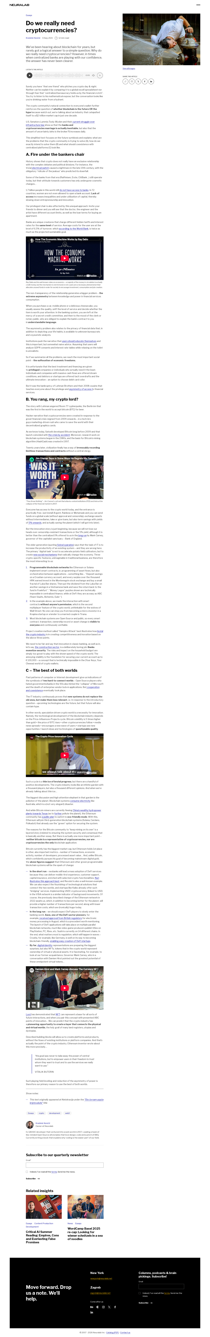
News (70, 1223)
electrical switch (40, 168)
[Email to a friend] (132, 81)
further (58, 813)
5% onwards (34, 522)
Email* (28, 1160)
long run (82, 535)
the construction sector (47, 647)
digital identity (44, 945)
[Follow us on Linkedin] (151, 81)
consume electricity (80, 801)
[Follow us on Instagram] (103, 1307)
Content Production (43, 1223)
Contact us (125, 1332)
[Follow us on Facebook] (144, 81)
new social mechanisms (45, 554)
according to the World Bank (73, 228)
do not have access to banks (74, 190)
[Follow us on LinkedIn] (91, 1312)
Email (141, 1282)
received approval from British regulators (60, 918)
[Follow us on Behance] (91, 1307)
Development (32, 1227)
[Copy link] (125, 81)
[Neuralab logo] (19, 4)
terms (54, 1172)
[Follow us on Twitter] (138, 81)
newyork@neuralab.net (101, 1278)
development (54, 1113)
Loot (28, 1014)
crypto (41, 1113)
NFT (58, 1014)
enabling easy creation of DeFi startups (70, 941)
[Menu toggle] (198, 5)
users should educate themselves (79, 341)
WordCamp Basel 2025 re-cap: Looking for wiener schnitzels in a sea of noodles (85, 1234)
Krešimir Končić (33, 38)
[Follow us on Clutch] (97, 1307)
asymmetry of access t (81, 389)
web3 (67, 1113)
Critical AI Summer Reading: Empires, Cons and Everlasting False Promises (42, 1237)
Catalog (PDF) (112, 1332)
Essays (29, 15)
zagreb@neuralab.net (100, 1293)
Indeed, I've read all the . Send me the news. (52, 1172)
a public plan (48, 817)
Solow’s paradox (65, 545)
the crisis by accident (59, 435)
